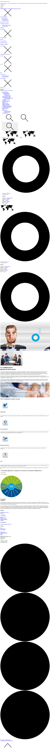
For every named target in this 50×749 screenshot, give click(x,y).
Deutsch (8, 198)
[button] (9, 121)
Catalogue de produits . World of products (6, 8)
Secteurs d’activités (3, 37)
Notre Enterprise (2, 78)
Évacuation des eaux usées (4, 23)
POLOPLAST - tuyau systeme (7, 90)
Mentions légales (3, 532)
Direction (1, 39)
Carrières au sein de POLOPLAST (5, 524)
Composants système (5, 20)
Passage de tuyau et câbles (6, 96)
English (8, 201)
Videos (20, 8)
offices (5, 194)
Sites (1, 72)
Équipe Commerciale (5, 75)
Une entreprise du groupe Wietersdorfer (6, 740)
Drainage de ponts (5, 26)
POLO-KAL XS (5, 18)
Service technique (5, 76)
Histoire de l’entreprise (3, 42)
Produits (3, 92)
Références (2, 27)
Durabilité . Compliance (4, 44)
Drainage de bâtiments (3, 16)
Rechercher (2, 87)
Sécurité (1, 533)
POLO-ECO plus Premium (6, 25)
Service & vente (2, 74)
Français (7, 200)
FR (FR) (3, 137)
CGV (1, 534)
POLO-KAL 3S (4, 19)
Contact (3, 108)
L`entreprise (4, 100)
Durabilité (1, 520)
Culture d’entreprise (5, 103)
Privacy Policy (7, 4)
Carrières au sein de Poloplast (4, 54)
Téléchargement (16, 8)
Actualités (4, 107)
